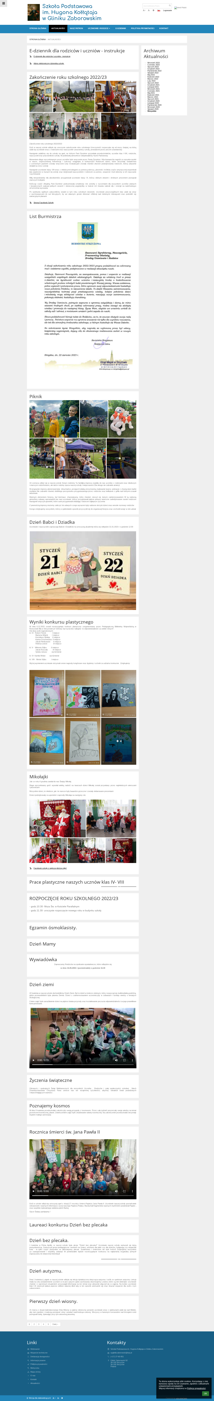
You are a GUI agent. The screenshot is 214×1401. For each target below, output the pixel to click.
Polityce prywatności (196, 1388)
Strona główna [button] (37, 28)
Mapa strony (35, 1372)
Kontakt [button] (163, 28)
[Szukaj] (170, 5)
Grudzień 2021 (153, 85)
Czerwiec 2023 (153, 65)
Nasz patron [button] (76, 28)
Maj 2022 (151, 75)
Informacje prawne (37, 1360)
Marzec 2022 (152, 79)
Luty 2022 (151, 81)
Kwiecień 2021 (153, 95)
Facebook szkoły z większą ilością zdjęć (50, 868)
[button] (153, 10)
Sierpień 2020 (152, 109)
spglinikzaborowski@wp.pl (121, 1353)
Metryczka (34, 1368)
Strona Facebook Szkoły (44, 203)
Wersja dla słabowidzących (39, 1398)
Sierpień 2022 (152, 73)
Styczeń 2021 (153, 99)
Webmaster (35, 1349)
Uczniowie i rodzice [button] (98, 28)
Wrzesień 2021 (153, 89)
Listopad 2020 (153, 103)
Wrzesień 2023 (153, 63)
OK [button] (205, 1393)
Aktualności (54, 39)
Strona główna (37, 39)
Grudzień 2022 (153, 69)
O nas (32, 1376)
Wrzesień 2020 (153, 107)
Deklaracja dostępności (39, 1357)
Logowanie (167, 10)
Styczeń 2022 (153, 83)
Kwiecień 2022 (153, 77)
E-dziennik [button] (121, 28)
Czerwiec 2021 (153, 91)
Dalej (54, 1324)
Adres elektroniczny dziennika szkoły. (49, 63)
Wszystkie (151, 111)
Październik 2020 (154, 105)
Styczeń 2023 (153, 67)
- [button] (149, 10)
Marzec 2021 (152, 97)
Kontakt (33, 1379)
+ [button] (144, 10)
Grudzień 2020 (153, 101)
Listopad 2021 (153, 87)
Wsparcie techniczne (38, 1353)
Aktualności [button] (58, 28)
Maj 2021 (151, 93)
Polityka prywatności (38, 1364)
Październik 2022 (154, 71)
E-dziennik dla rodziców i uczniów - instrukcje (52, 56)
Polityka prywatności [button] (142, 28)
